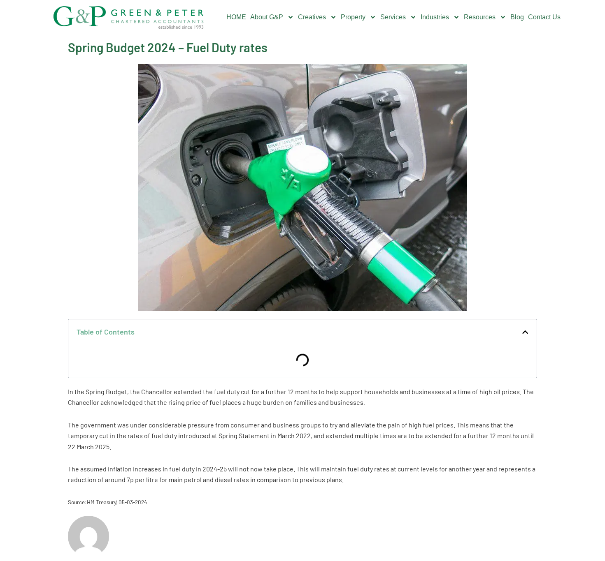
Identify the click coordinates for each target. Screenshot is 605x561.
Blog (517, 17)
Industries (435, 17)
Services (393, 17)
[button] (525, 332)
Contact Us (544, 17)
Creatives (312, 17)
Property (353, 17)
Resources (480, 17)
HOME (236, 17)
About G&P (266, 17)
